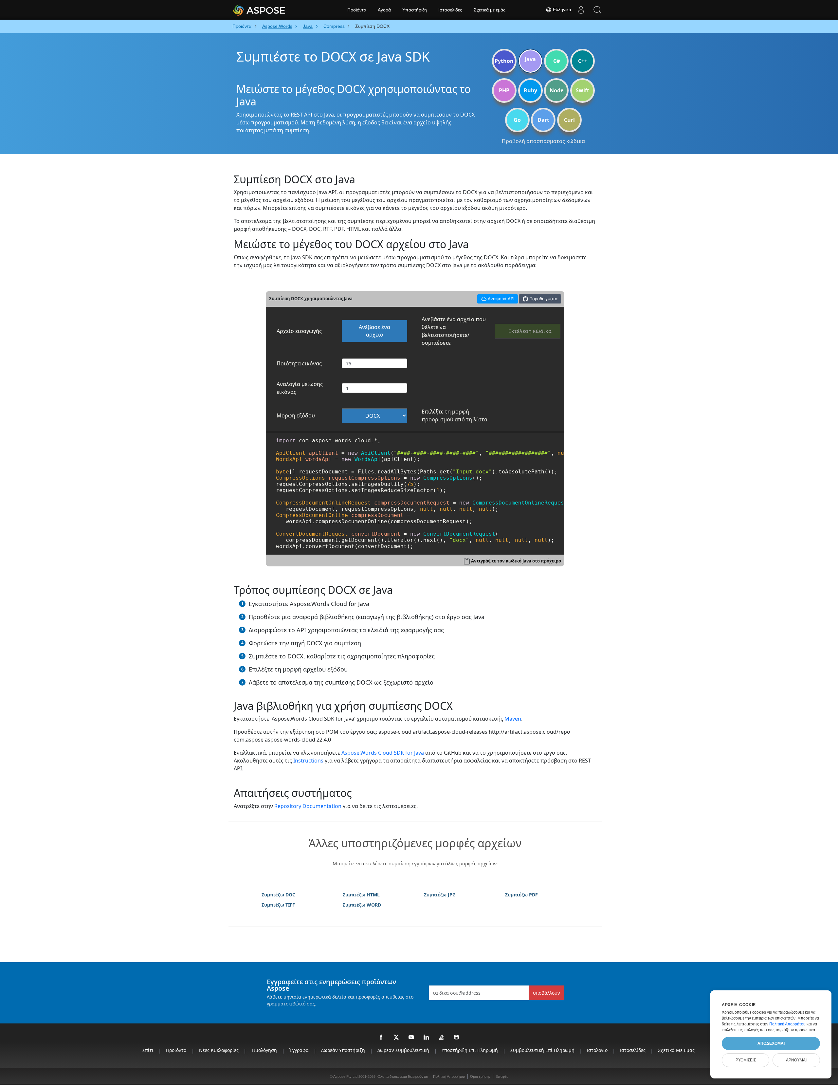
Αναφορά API (495, 297)
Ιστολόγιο (597, 1050)
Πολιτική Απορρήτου (449, 1076)
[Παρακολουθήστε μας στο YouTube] (411, 1037)
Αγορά (384, 9)
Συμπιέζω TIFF (278, 905)
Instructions (308, 760)
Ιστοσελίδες (450, 9)
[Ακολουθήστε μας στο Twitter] (396, 1037)
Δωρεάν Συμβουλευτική (403, 1050)
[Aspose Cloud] (276, 10)
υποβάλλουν (546, 993)
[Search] (597, 10)
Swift (582, 90)
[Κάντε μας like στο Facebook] (381, 1037)
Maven (512, 718)
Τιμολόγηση (264, 1050)
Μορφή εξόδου (296, 415)
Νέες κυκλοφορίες (219, 1050)
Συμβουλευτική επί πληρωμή (542, 1050)
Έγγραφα (299, 1050)
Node (556, 90)
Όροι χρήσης (480, 1076)
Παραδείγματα (542, 298)
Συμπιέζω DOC (278, 895)
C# (556, 60)
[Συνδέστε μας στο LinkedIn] (426, 1037)
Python (504, 60)
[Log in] (581, 10)
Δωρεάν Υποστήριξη (343, 1050)
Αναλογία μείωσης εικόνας (300, 387)
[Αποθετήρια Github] (456, 1037)
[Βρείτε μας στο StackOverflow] (441, 1037)
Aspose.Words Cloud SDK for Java (382, 752)
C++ (582, 60)
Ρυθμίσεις (746, 1060)
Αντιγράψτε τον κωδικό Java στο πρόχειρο (516, 561)
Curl (569, 119)
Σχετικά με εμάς (489, 9)
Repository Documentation (307, 806)
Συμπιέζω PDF (521, 895)
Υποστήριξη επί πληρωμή (470, 1050)
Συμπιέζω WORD (362, 905)
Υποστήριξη (414, 9)
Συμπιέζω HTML (361, 895)
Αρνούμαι (796, 1060)
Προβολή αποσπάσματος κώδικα (543, 141)
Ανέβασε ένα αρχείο (374, 330)
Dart (543, 119)
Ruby (530, 90)
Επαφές (502, 1076)
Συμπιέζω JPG (440, 895)
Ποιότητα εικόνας (299, 363)
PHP (504, 90)
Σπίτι (148, 1050)
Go (517, 119)
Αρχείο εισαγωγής (299, 331)
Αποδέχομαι (771, 1043)
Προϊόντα (356, 9)
